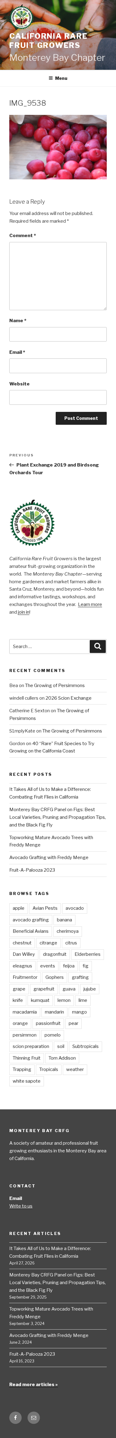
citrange (48, 943)
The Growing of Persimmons (55, 685)
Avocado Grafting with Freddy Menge (48, 857)
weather (75, 1069)
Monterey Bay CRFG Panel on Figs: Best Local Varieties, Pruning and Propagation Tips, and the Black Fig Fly (57, 817)
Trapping (22, 1069)
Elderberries (88, 954)
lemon (64, 1000)
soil (60, 1046)
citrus (71, 943)
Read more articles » (33, 1384)
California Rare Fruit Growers (48, 41)
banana (64, 920)
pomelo (53, 1035)
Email (17, 352)
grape (19, 989)
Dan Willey (24, 954)
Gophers (54, 977)
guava (68, 989)
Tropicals (48, 1069)
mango (79, 1012)
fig (85, 966)
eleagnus (22, 966)
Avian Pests (45, 908)
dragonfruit (55, 954)
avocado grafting (31, 920)
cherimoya (68, 931)
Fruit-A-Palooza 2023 (32, 870)
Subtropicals (85, 1046)
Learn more (90, 604)
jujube (90, 989)
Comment (22, 235)
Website (19, 384)
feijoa (69, 966)
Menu (61, 78)
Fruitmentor (25, 977)
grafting (80, 977)
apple (18, 908)
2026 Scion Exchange (68, 698)
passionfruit (48, 1023)
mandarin (54, 1012)
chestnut (22, 943)
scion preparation (31, 1046)
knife (18, 1000)
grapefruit (43, 989)
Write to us (20, 1206)
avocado (75, 908)
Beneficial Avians (31, 931)
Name (17, 320)
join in (23, 612)
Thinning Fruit (27, 1058)
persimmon (25, 1035)
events (47, 966)
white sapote (27, 1081)
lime (83, 1000)
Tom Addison (62, 1058)
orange (20, 1023)
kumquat (40, 1000)
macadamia (25, 1012)
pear (73, 1023)
